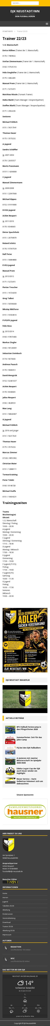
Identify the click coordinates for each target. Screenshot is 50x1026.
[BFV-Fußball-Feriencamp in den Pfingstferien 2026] (10, 730)
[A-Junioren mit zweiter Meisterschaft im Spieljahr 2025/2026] (10, 761)
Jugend (5, 901)
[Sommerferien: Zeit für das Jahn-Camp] (10, 740)
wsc (13, 958)
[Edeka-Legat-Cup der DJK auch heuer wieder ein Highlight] (10, 771)
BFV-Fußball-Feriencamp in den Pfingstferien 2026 (29, 728)
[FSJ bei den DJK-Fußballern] (10, 750)
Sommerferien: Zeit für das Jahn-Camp (29, 738)
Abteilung (6, 910)
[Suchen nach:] (25, 3)
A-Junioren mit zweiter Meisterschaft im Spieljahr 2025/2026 (29, 760)
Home (5, 893)
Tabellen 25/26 (8, 906)
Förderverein (8, 914)
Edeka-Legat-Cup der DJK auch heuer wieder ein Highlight (28, 770)
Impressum (7, 934)
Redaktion (16, 947)
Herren (5, 897)
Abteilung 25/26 (8, 930)
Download (7, 922)
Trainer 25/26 (8, 926)
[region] (25, 812)
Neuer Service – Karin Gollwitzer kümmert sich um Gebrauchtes (30, 781)
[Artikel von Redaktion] (6, 950)
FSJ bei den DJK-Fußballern (29, 747)
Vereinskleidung (9, 918)
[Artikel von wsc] (6, 962)
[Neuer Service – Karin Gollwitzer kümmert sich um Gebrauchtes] (10, 781)
